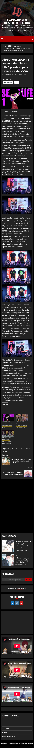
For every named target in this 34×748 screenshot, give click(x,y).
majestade (5, 725)
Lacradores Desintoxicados (17, 21)
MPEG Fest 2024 (25, 449)
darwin (4, 733)
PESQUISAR (8, 573)
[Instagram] (17, 603)
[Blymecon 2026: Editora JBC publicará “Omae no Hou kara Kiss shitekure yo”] (8, 560)
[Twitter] (12, 603)
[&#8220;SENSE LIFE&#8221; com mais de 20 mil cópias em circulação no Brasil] (8, 417)
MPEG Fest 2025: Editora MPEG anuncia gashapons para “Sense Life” (7, 440)
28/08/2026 (20, 550)
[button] (2, 39)
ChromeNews (26, 744)
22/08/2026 (20, 564)
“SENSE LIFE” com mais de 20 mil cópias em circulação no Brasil (8, 424)
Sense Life (5, 451)
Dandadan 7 (6, 729)
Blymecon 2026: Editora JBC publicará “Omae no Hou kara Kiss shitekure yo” (23, 559)
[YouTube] (21, 603)
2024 (8, 449)
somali (4, 721)
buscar (28, 580)
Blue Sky (20, 588)
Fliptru (21, 365)
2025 (13, 449)
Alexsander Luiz (8, 74)
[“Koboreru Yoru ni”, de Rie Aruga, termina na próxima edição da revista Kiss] (8, 546)
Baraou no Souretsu (9, 737)
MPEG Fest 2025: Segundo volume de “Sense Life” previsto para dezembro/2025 (22, 424)
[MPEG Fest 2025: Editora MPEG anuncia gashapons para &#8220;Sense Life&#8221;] (8, 433)
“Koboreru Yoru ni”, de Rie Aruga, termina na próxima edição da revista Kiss (24, 545)
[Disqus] (17, 505)
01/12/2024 (19, 74)
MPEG (18, 449)
